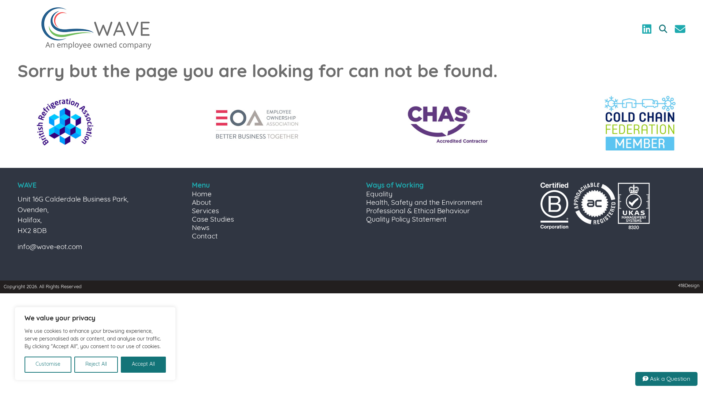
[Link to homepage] (96, 29)
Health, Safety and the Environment (424, 203)
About (201, 203)
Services (205, 211)
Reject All (96, 364)
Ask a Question (669, 379)
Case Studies (213, 220)
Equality (379, 194)
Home (202, 194)
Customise (48, 364)
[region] (95, 343)
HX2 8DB (32, 231)
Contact (205, 236)
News (200, 228)
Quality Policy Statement (406, 220)
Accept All (143, 364)
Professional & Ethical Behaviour (418, 211)
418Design (688, 285)
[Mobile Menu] (15, 17)
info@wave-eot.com (50, 247)
